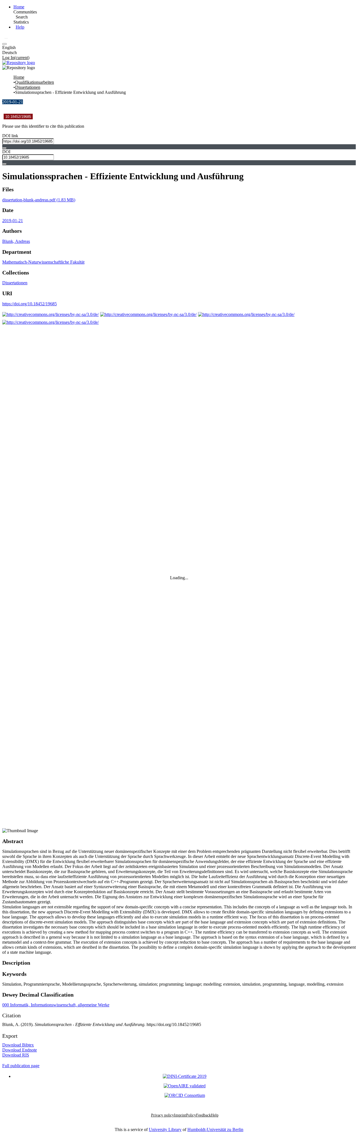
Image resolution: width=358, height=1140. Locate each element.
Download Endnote (19, 1050)
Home (18, 6)
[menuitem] (22, 17)
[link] (38, 199)
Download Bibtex (18, 1045)
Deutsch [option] (9, 52)
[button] (6, 38)
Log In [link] (15, 57)
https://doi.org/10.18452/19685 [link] (29, 303)
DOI (6, 151)
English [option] (9, 47)
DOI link (10, 135)
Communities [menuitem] (25, 12)
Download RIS (15, 1055)
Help (20, 27)
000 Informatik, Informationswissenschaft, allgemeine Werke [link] (55, 1004)
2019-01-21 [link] (12, 220)
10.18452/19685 (18, 117)
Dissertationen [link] (27, 87)
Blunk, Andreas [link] (16, 241)
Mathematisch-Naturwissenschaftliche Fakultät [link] (43, 262)
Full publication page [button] (20, 1065)
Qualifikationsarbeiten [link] (34, 82)
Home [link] (18, 77)
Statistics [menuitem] (21, 22)
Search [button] (22, 17)
